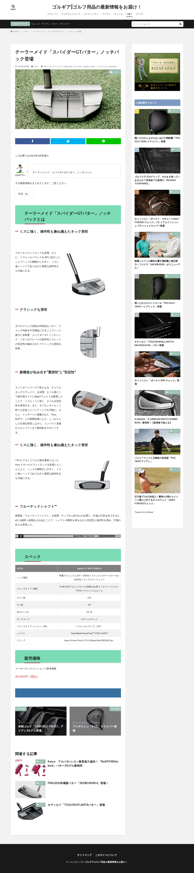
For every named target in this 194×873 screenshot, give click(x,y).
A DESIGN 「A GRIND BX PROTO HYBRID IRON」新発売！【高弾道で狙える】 (156, 421)
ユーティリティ (91, 14)
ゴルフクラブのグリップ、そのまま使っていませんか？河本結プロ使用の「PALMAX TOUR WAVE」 (157, 180)
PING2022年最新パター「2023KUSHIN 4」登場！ (78, 783)
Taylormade (68, 66)
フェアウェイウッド (70, 14)
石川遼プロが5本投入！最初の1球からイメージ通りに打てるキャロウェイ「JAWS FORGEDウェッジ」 (156, 500)
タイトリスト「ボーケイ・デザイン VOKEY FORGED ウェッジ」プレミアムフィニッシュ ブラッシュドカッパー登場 (157, 222)
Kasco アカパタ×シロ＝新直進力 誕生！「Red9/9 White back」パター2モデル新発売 (83, 763)
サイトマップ (84, 854)
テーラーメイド (55, 66)
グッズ (139, 14)
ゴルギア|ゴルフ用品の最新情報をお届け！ (97, 7)
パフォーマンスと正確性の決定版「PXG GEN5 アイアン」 (155, 459)
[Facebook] (32, 141)
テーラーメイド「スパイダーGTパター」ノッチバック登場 (57, 31)
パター (129, 14)
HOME (16, 31)
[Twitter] (68, 141)
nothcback (112, 66)
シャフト (176, 234)
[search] (180, 24)
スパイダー (78, 66)
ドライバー (52, 14)
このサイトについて (106, 854)
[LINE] (103, 141)
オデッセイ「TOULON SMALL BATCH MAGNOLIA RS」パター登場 (154, 343)
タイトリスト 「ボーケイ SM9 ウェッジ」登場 (157, 382)
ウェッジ (118, 14)
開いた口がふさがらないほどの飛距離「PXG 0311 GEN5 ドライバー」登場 (157, 139)
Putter (92, 66)
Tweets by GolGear (144, 512)
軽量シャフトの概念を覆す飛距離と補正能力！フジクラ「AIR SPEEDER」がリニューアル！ (157, 264)
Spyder (86, 66)
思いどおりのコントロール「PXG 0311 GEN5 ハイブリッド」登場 (155, 305)
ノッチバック (101, 66)
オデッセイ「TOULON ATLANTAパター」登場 (76, 804)
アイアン (106, 14)
